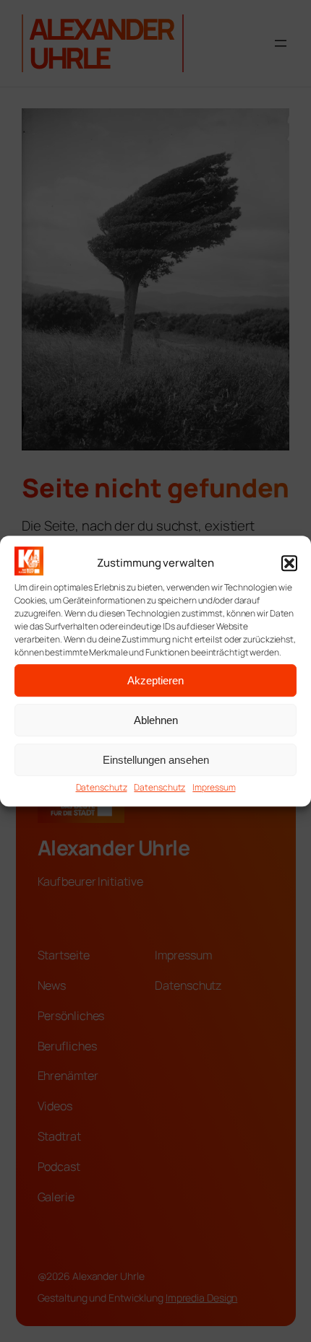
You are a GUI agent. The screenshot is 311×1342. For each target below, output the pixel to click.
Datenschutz (101, 788)
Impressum (213, 788)
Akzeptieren (155, 680)
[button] (289, 563)
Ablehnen (156, 720)
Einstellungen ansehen (156, 760)
